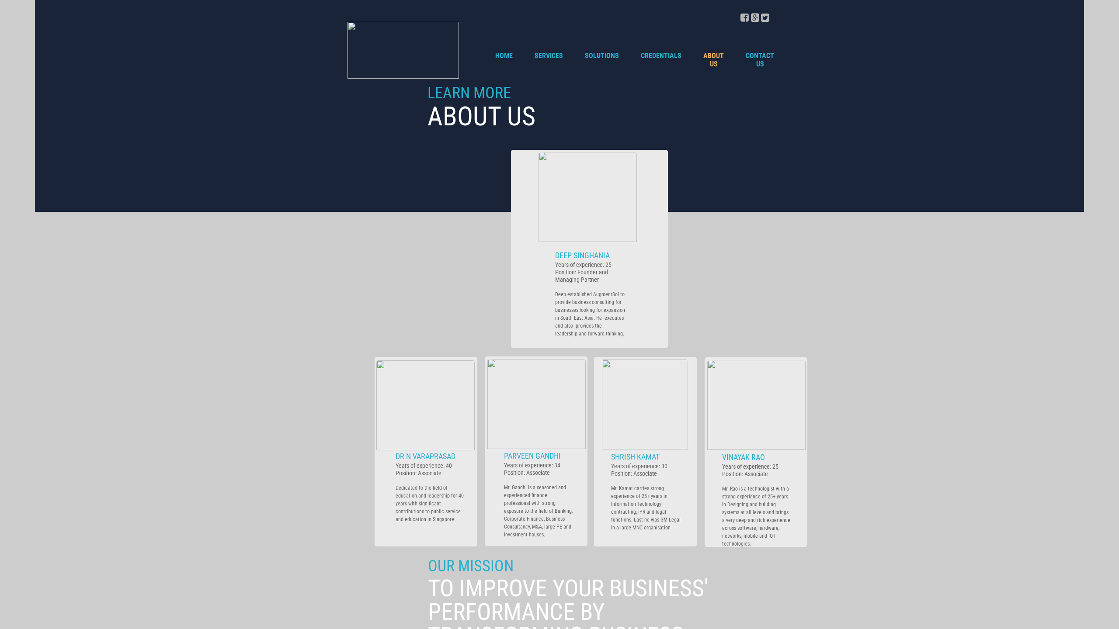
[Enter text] (755, 20)
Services (549, 56)
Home (504, 56)
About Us (713, 60)
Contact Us (760, 60)
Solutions (602, 56)
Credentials (661, 56)
